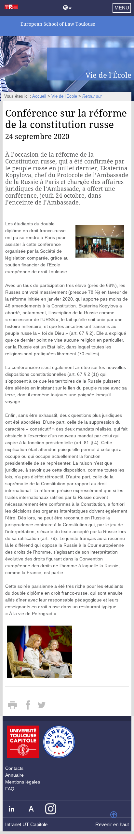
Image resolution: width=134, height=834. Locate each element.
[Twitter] (42, 707)
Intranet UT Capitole (26, 824)
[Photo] (99, 240)
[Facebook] (28, 707)
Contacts (14, 768)
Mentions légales (22, 782)
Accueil (39, 96)
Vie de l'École (64, 96)
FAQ (9, 788)
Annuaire (14, 775)
